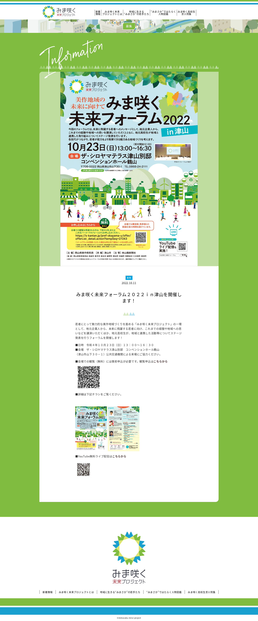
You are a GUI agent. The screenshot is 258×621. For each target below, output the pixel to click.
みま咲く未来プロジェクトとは (112, 12)
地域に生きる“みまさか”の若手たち (136, 12)
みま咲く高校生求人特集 (186, 12)
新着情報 (98, 12)
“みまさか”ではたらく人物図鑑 (163, 12)
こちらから (160, 361)
